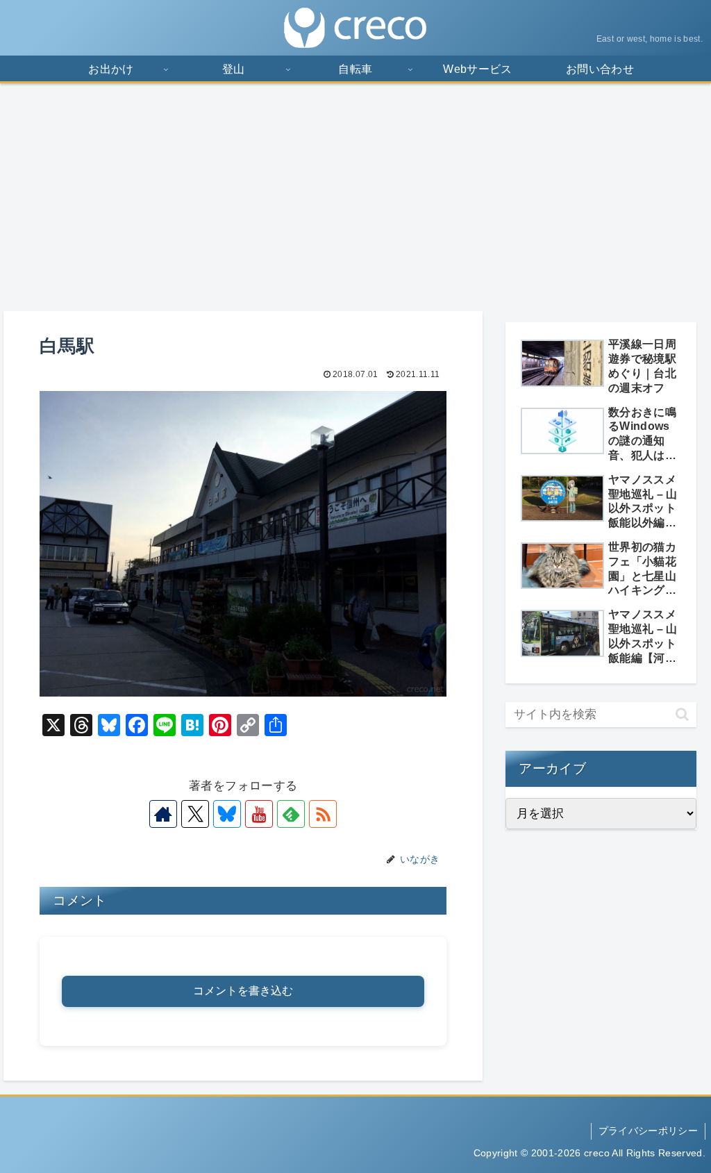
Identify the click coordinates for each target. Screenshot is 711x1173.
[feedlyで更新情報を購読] (291, 814)
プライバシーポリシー (648, 1130)
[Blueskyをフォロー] (227, 814)
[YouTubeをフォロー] (259, 814)
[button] (682, 714)
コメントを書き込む (243, 991)
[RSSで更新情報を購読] (323, 814)
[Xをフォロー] (195, 814)
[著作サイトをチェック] (163, 814)
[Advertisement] (355, 197)
